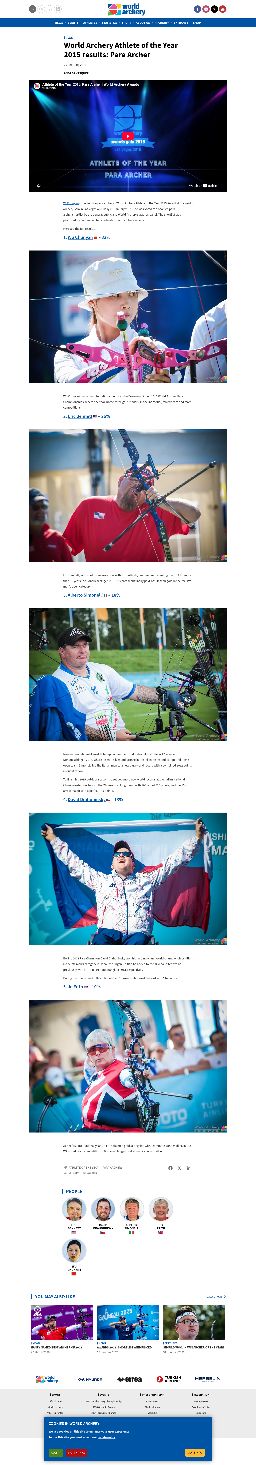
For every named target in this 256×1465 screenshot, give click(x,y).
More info (194, 1453)
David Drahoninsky (87, 799)
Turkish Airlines (168, 1379)
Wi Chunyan (71, 203)
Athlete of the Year (83, 1167)
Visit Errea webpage (129, 1379)
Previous (26, 1331)
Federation (202, 1394)
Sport (126, 23)
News (59, 23)
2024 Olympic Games (104, 1407)
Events (73, 23)
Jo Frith (75, 986)
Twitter (214, 9)
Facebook (197, 9)
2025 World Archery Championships (103, 1401)
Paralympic (49, 9)
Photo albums (152, 1407)
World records (55, 1407)
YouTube (223, 9)
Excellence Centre (201, 1407)
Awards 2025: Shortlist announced (124, 1347)
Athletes (90, 23)
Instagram (206, 9)
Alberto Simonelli (85, 595)
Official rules (55, 1401)
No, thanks (76, 1453)
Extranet (181, 23)
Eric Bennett (80, 416)
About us (143, 23)
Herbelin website (207, 1379)
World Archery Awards (81, 1173)
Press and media (153, 1394)
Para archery (112, 1167)
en (32, 9)
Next (230, 1331)
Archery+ (162, 23)
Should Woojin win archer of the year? (193, 1347)
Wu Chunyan (80, 237)
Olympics (41, 9)
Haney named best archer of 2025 (56, 1347)
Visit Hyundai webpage (90, 1379)
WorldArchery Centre (58, 9)
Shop (197, 23)
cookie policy (106, 1437)
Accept (56, 1453)
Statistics (109, 23)
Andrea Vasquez (76, 73)
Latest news (214, 1296)
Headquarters (201, 1401)
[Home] (127, 9)
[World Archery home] (48, 1379)
